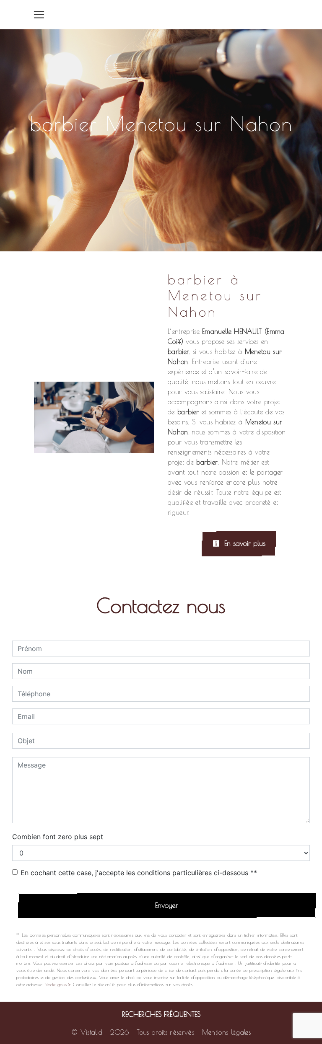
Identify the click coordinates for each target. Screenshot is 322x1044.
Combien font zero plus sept (57, 836)
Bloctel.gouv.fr (57, 984)
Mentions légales (225, 1032)
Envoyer (166, 905)
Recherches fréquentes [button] (161, 1014)
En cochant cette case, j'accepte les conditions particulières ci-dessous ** (139, 872)
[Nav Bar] (39, 14)
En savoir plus (243, 543)
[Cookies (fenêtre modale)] (2, 1039)
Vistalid (91, 1032)
